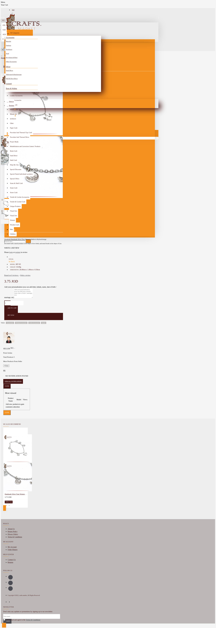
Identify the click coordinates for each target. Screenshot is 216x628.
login (11, 252)
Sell (13, 10)
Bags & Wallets (11, 88)
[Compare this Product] (9, 504)
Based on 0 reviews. (11, 275)
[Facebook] (10, 577)
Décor (8, 67)
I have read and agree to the (22, 620)
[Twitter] (10, 588)
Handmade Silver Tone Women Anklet (16, 494)
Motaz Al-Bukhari (13, 348)
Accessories (10, 37)
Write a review (25, 275)
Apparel (9, 84)
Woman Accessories (21, 323)
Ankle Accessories (34, 323)
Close (7, 386)
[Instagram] (10, 583)
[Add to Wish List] (6, 505)
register (17, 252)
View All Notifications (13, 381)
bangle (43, 323)
